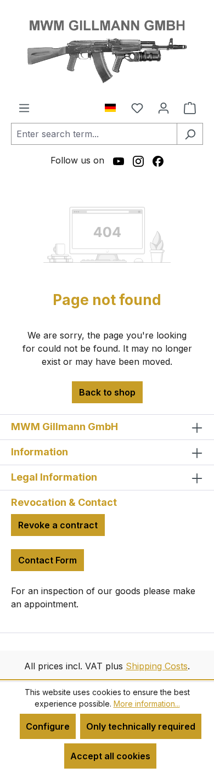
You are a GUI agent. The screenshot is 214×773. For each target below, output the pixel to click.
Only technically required (140, 726)
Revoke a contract (58, 525)
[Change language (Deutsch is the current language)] (114, 105)
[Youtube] (118, 160)
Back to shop (107, 392)
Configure (48, 726)
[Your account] (163, 108)
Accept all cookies (110, 756)
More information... (147, 703)
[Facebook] (158, 160)
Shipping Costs (157, 666)
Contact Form (47, 560)
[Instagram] (138, 160)
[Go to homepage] (107, 50)
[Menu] (24, 108)
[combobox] (94, 134)
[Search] (190, 134)
